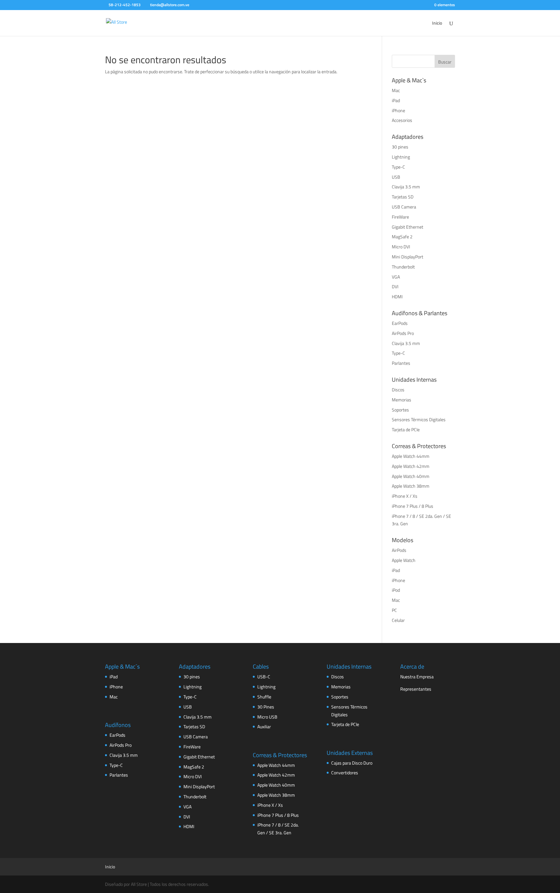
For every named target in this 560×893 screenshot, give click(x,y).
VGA (396, 276)
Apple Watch (403, 560)
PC (394, 610)
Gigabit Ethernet (407, 226)
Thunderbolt (403, 266)
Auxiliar (264, 726)
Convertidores (344, 772)
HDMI (397, 296)
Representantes (415, 688)
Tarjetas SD (403, 196)
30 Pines (265, 706)
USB (396, 176)
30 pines (400, 146)
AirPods (399, 550)
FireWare (400, 216)
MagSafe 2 (402, 236)
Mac (396, 90)
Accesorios (402, 120)
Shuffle (264, 696)
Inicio (437, 23)
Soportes (400, 409)
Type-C (398, 166)
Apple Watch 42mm (410, 466)
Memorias (401, 399)
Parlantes (401, 363)
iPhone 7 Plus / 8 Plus (412, 506)
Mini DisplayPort (407, 256)
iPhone (398, 110)
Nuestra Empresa (417, 676)
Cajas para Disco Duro (351, 762)
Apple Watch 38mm (410, 485)
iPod (396, 590)
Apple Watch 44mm (410, 456)
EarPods (400, 323)
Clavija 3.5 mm (406, 186)
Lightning (401, 156)
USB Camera (404, 206)
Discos (398, 389)
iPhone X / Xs (404, 496)
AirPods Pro (403, 333)
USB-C (263, 676)
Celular (398, 620)
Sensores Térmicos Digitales (419, 419)
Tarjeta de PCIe (406, 429)
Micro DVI (401, 246)
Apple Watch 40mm (410, 476)
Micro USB (267, 716)
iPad (396, 100)
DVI (395, 286)
